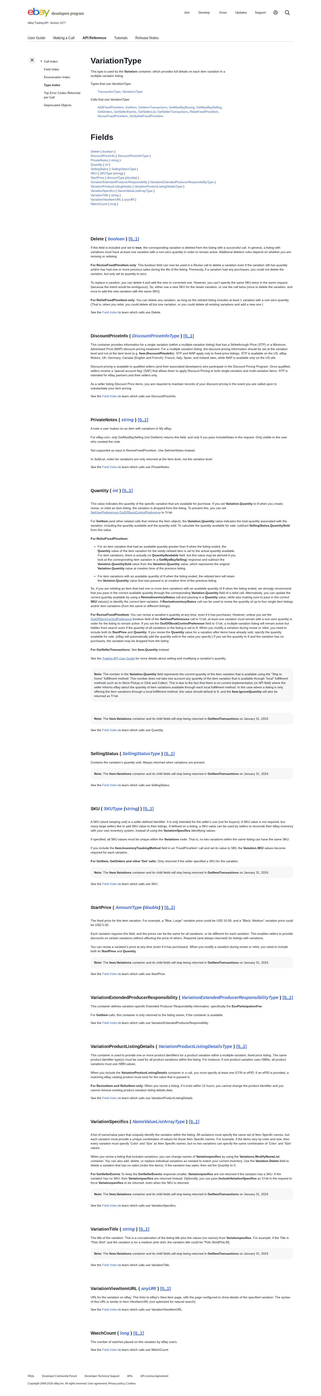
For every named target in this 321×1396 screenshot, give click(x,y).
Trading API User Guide (118, 658)
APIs (130, 1376)
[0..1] (134, 238)
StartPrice (97, 177)
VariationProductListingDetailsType (158, 186)
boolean (108, 151)
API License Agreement (154, 1376)
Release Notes (147, 38)
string (115, 160)
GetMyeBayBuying (182, 107)
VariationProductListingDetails (111, 186)
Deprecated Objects (57, 105)
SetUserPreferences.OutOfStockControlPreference (126, 512)
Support (260, 12)
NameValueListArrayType (135, 190)
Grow (223, 12)
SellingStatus (100, 169)
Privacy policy (116, 1383)
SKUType (106, 173)
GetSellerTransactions (172, 111)
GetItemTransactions (152, 107)
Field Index (51, 69)
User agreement (97, 1383)
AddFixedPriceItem (111, 107)
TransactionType (109, 91)
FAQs (31, 1376)
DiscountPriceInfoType (133, 156)
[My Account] (275, 13)
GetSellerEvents (125, 111)
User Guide (36, 38)
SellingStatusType (123, 169)
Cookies (131, 1383)
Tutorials (121, 38)
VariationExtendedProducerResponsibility (119, 182)
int (106, 164)
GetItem (131, 107)
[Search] (287, 13)
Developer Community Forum (59, 1376)
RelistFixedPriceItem (204, 111)
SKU (94, 173)
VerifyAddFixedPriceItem (146, 116)
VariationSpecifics (103, 190)
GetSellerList (147, 111)
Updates (241, 12)
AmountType (115, 177)
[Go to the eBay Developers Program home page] (56, 15)
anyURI (129, 199)
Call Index (51, 61)
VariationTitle (99, 195)
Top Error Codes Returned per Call (62, 95)
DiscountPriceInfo (103, 156)
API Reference (94, 38)
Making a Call (64, 38)
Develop (204, 12)
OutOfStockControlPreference (111, 619)
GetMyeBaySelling (209, 107)
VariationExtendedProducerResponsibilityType (182, 182)
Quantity (96, 164)
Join (187, 12)
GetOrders (105, 111)
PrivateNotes (99, 160)
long (113, 204)
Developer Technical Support (102, 1376)
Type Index (52, 85)
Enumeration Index (57, 77)
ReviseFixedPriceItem (113, 116)
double (131, 177)
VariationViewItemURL (106, 199)
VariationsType (132, 91)
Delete (95, 151)
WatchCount (99, 204)
